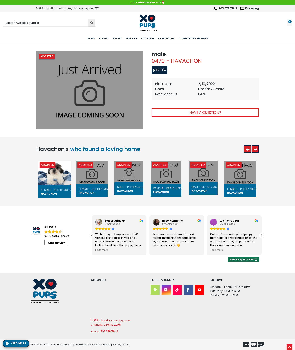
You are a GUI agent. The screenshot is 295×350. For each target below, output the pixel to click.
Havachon (49, 194)
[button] (261, 235)
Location (147, 38)
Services (131, 38)
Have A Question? (205, 112)
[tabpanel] (205, 89)
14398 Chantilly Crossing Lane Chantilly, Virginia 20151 (110, 323)
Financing (252, 8)
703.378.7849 (228, 8)
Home (91, 38)
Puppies (104, 38)
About (117, 38)
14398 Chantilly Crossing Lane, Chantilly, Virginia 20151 (67, 8)
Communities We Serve (193, 38)
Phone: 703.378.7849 (104, 331)
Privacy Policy (121, 344)
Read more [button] (101, 250)
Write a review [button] (56, 242)
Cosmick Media (101, 344)
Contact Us (166, 38)
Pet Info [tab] (159, 69)
